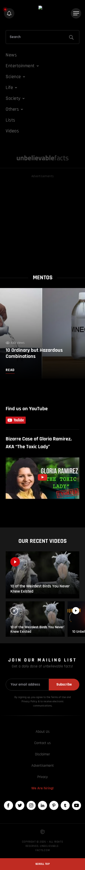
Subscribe (64, 684)
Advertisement (42, 765)
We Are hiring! (42, 788)
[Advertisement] (42, 221)
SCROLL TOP (42, 864)
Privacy (42, 776)
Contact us (42, 742)
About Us (43, 731)
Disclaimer (42, 754)
